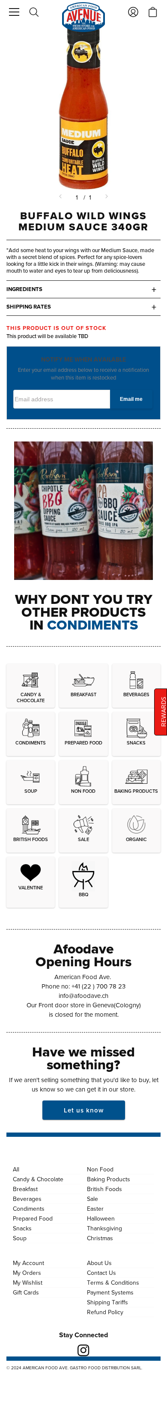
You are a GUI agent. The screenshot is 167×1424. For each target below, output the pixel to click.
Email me (131, 399)
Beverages (27, 1199)
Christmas (100, 1238)
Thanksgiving (104, 1228)
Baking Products (108, 1179)
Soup (20, 1238)
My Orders (27, 1272)
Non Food (100, 1169)
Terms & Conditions (113, 1282)
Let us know (84, 1110)
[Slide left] (61, 197)
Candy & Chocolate (38, 1179)
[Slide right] (105, 197)
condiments (92, 625)
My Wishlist (27, 1282)
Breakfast (25, 1189)
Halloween (101, 1218)
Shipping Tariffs (107, 1302)
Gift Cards (26, 1292)
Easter (95, 1208)
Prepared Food (33, 1218)
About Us (99, 1263)
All (16, 1169)
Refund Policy (105, 1312)
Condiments (29, 1208)
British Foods (104, 1189)
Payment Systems (110, 1292)
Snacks (22, 1228)
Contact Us (101, 1272)
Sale (92, 1199)
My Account (28, 1263)
